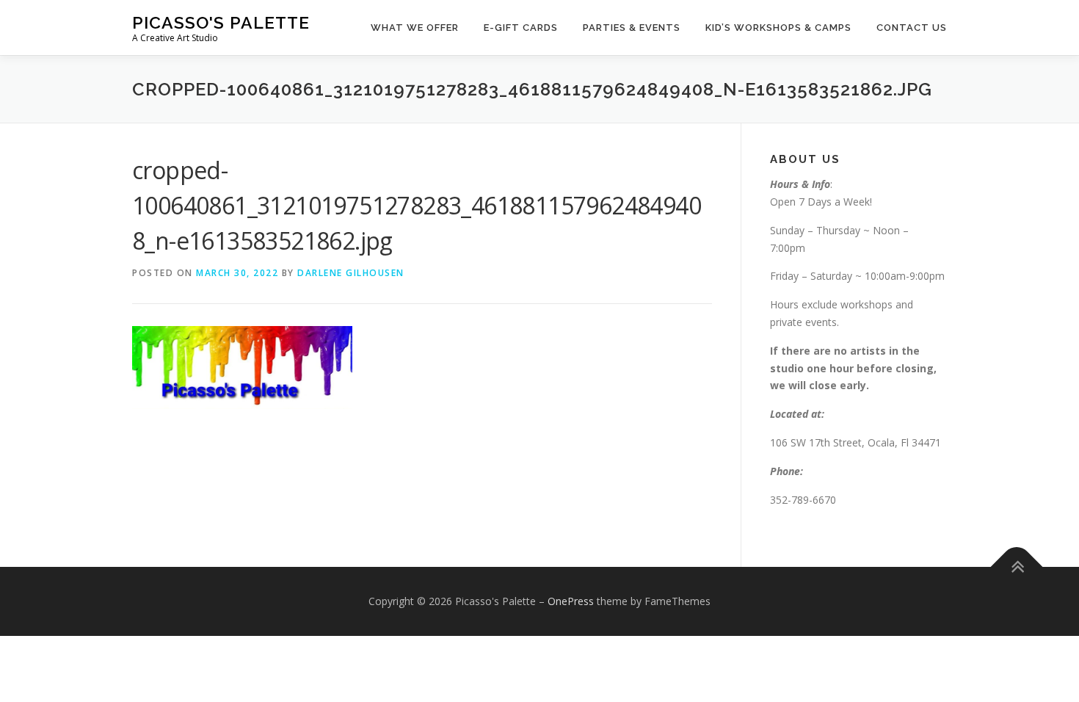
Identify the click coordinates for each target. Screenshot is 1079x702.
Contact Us (911, 27)
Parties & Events (631, 27)
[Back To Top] (1017, 567)
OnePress (571, 601)
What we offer (415, 27)
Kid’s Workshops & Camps (778, 27)
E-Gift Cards (521, 27)
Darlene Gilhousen (350, 273)
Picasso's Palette (221, 22)
